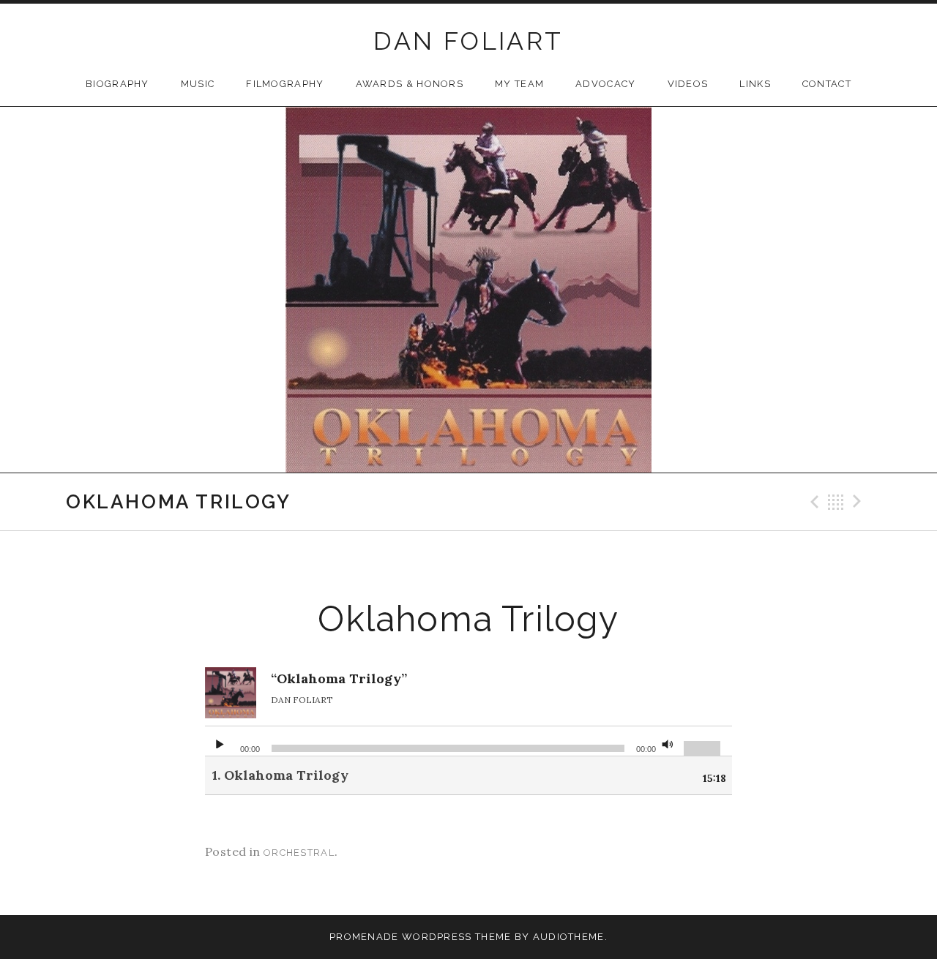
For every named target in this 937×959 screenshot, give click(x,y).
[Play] (219, 741)
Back (836, 501)
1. (280, 775)
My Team (519, 83)
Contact (826, 83)
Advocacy (605, 83)
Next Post (859, 501)
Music (198, 83)
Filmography (285, 83)
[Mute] (667, 741)
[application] (468, 741)
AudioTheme (569, 936)
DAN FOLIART (468, 41)
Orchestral (299, 852)
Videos (688, 83)
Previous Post (812, 501)
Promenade (364, 936)
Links (755, 83)
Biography (117, 83)
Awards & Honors (410, 83)
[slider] (704, 747)
